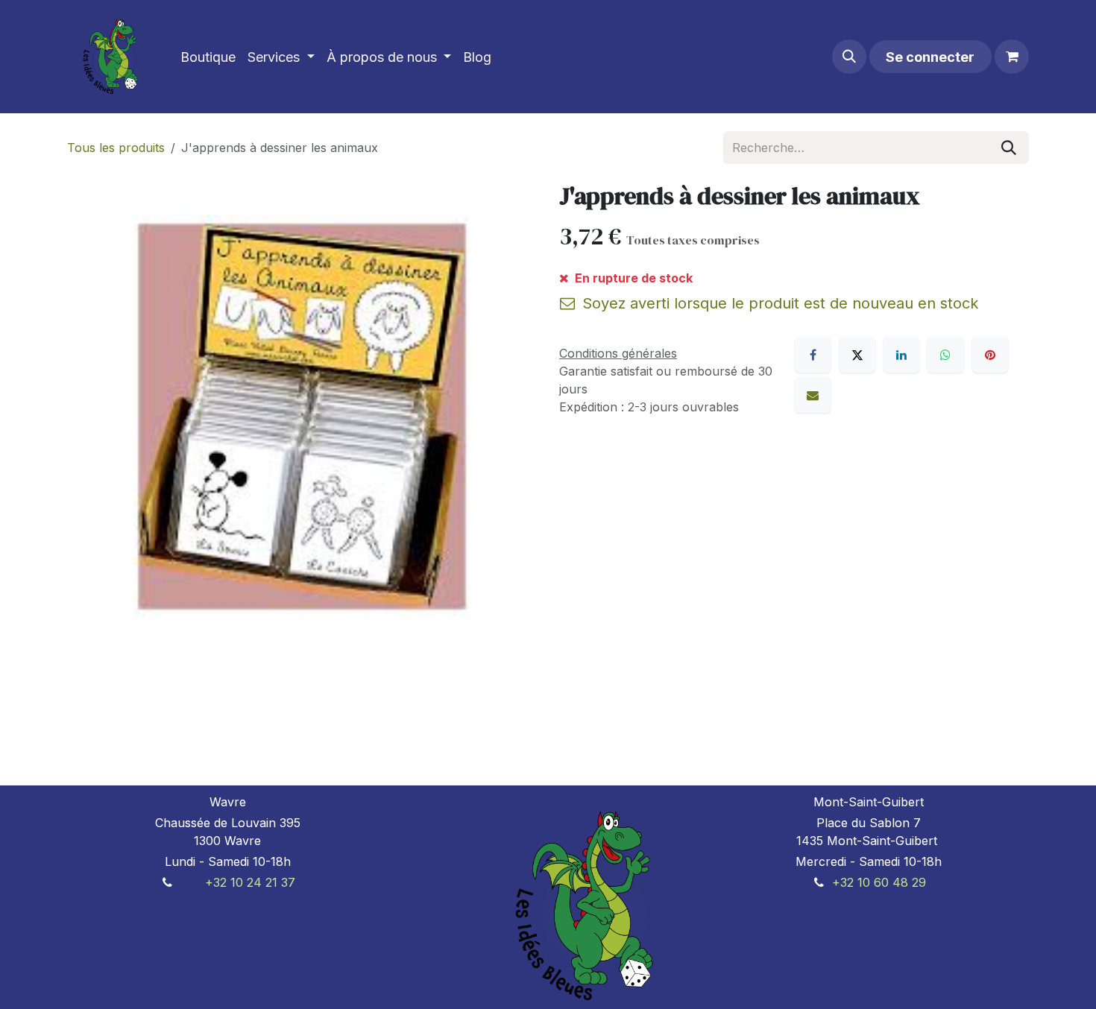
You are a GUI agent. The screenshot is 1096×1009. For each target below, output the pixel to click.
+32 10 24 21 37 (250, 882)
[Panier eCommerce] (1012, 56)
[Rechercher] (1009, 147)
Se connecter (930, 57)
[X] (857, 355)
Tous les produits (116, 147)
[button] (849, 56)
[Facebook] (813, 355)
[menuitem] (208, 57)
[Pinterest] (990, 355)
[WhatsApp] (945, 355)
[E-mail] (813, 395)
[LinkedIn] (901, 355)
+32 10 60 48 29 (879, 882)
